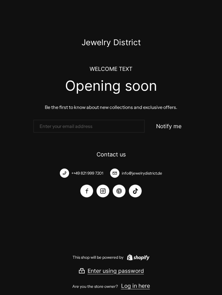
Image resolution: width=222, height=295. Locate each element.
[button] (111, 271)
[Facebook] (86, 191)
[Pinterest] (119, 191)
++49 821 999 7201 (87, 173)
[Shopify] (137, 257)
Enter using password (116, 270)
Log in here (135, 285)
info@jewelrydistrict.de (142, 173)
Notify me (169, 126)
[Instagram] (103, 191)
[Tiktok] (135, 191)
